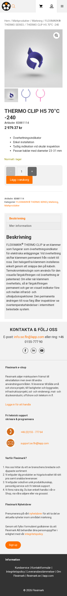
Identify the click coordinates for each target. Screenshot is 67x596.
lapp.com (48, 575)
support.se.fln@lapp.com (35, 443)
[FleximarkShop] (6, 6)
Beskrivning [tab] (17, 218)
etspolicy (19, 571)
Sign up (13, 545)
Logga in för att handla (18, 404)
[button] (56, 35)
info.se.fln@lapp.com (29, 337)
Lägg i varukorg (19, 179)
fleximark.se (34, 575)
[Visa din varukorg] (41, 6)
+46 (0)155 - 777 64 (32, 432)
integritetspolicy (34, 534)
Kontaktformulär (41, 567)
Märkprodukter (21, 20)
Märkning (37, 20)
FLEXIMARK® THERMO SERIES (32, 202)
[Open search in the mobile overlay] (23, 6)
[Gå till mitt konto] (51, 6)
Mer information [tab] (20, 226)
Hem (7, 20)
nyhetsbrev (36, 513)
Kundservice (22, 567)
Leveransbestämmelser (41, 571)
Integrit (10, 571)
